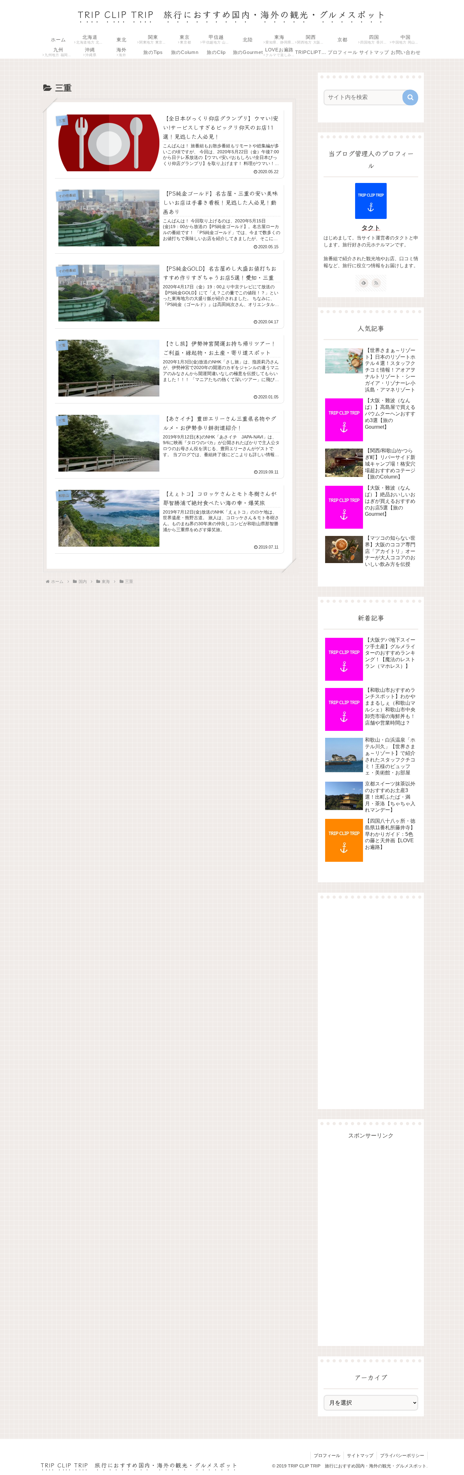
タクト (370, 227)
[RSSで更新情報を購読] (376, 283)
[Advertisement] (371, 998)
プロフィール (327, 1455)
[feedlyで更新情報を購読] (363, 283)
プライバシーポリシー (402, 1455)
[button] (410, 97)
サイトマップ (360, 1455)
